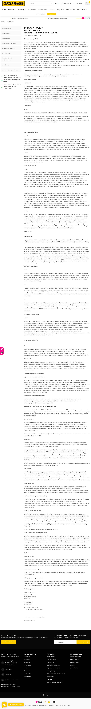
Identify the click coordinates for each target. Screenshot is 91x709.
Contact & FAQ (6, 28)
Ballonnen (11, 9)
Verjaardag (31, 9)
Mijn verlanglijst (74, 662)
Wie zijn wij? (5, 65)
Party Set (60, 9)
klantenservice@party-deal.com (11, 680)
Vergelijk (72, 665)
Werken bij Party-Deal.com (10, 70)
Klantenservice (39, 14)
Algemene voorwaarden (9, 48)
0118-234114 (8, 669)
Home (4, 9)
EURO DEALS (51, 14)
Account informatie (75, 656)
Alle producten (74, 668)
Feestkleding (81, 9)
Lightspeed (48, 705)
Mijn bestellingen (75, 659)
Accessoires (42, 9)
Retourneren (6, 38)
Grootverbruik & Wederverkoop (7, 59)
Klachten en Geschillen (9, 43)
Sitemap (49, 679)
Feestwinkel (70, 9)
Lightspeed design (56, 705)
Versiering (21, 9)
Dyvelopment (66, 705)
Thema (51, 9)
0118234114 (8, 674)
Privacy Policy (10, 21)
